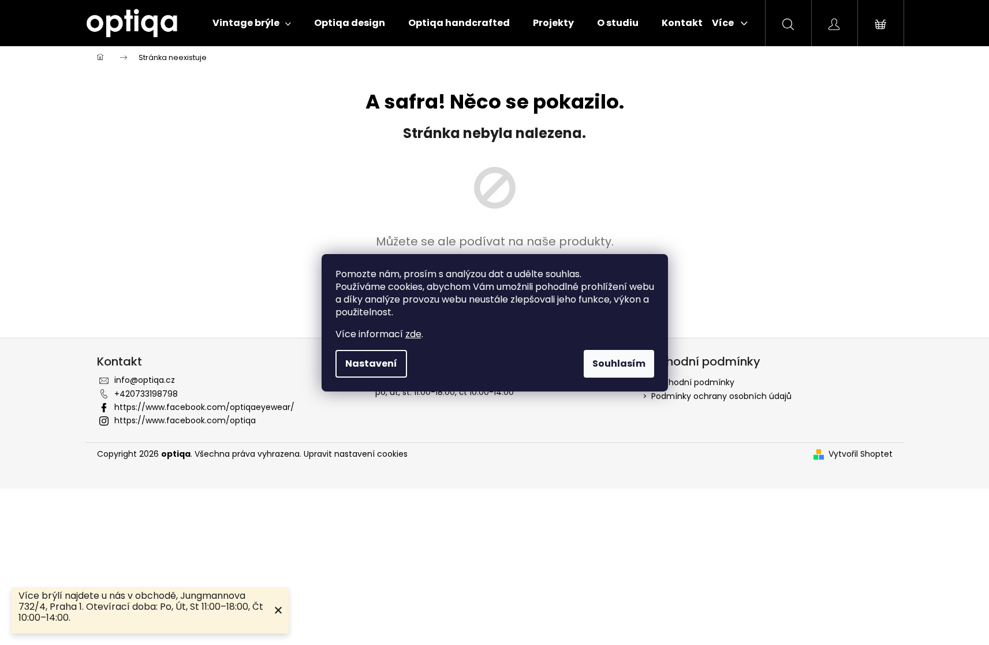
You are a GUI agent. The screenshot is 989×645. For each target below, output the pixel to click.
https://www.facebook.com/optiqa (185, 420)
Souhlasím (618, 363)
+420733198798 (146, 394)
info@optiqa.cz (144, 380)
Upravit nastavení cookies (356, 454)
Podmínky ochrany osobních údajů (721, 396)
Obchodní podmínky (692, 382)
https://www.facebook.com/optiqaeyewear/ (204, 407)
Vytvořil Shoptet (860, 454)
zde (413, 334)
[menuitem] (252, 23)
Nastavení (371, 363)
